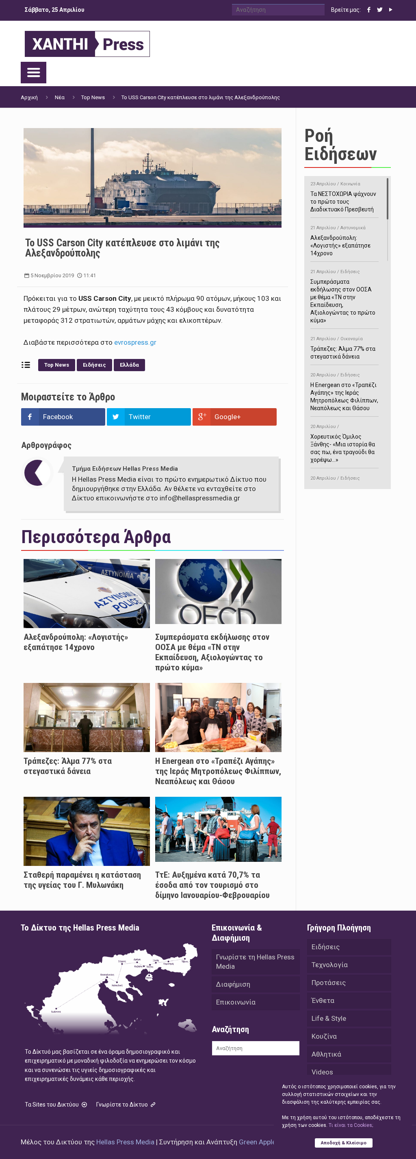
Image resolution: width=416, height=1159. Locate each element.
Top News (93, 97)
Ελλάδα (129, 365)
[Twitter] (380, 9)
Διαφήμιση (233, 984)
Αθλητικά (326, 1054)
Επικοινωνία (236, 1002)
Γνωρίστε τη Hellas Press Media (255, 961)
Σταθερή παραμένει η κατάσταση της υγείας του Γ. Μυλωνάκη (82, 880)
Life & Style (329, 1018)
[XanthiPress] (87, 42)
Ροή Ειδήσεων (340, 145)
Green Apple (257, 1142)
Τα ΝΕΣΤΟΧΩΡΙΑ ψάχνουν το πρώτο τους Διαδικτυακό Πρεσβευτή (343, 197)
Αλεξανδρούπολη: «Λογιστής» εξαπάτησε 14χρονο (76, 642)
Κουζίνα (324, 1036)
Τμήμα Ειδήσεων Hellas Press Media (125, 468)
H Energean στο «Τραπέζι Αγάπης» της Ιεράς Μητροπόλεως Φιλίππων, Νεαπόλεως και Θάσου (218, 771)
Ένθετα (323, 1000)
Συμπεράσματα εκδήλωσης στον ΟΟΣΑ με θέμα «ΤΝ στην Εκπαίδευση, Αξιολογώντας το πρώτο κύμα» (212, 652)
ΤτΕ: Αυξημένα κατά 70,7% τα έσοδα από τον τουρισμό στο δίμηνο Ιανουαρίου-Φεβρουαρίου (212, 885)
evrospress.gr (135, 342)
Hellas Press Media (125, 1142)
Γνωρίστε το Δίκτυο (122, 1104)
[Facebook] (369, 9)
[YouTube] (391, 9)
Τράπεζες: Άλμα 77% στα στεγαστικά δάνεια (68, 766)
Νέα (60, 97)
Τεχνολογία (330, 965)
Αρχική (29, 97)
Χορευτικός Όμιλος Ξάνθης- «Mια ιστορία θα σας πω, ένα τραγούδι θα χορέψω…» (342, 443)
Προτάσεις (329, 983)
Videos (322, 1072)
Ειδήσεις (94, 365)
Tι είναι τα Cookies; (351, 1125)
